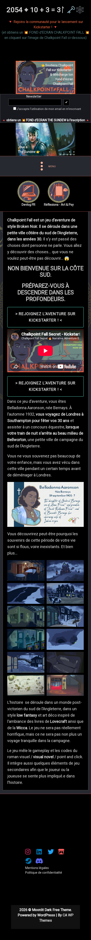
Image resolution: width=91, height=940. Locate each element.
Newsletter (34, 96)
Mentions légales (37, 868)
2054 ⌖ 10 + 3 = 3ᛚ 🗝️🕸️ (45, 10)
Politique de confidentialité (43, 872)
